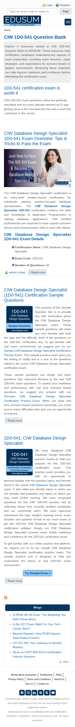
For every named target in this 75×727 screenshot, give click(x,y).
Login (49, 5)
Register (65, 5)
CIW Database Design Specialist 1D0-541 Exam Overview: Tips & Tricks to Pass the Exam (35, 138)
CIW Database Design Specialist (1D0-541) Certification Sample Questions (35, 295)
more (66, 662)
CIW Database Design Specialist (50, 485)
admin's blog (17, 272)
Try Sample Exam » (37, 573)
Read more (38, 272)
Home (7, 30)
